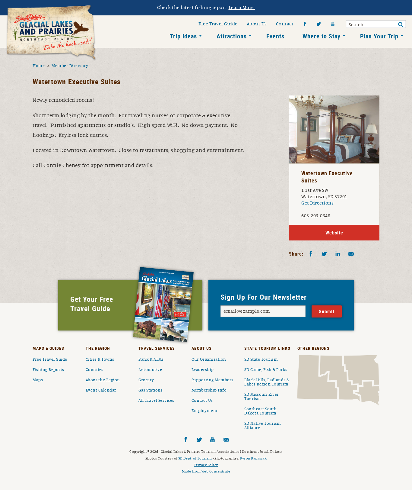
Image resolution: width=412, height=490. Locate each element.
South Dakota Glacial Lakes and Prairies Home (51, 33)
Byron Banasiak (253, 458)
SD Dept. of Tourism (195, 458)
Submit (401, 25)
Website (334, 232)
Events (275, 36)
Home (39, 66)
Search (356, 24)
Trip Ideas (183, 36)
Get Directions (317, 203)
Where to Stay (322, 36)
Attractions (232, 36)
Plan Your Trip (379, 36)
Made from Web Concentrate (206, 471)
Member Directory (70, 66)
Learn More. (242, 7)
